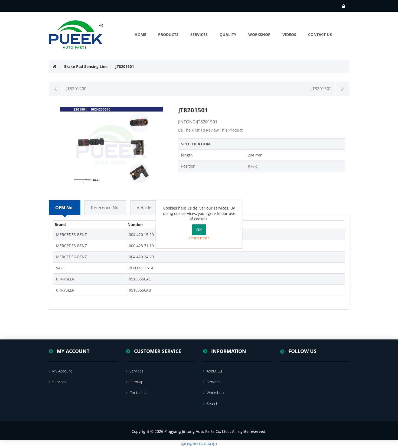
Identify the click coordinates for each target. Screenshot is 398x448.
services (59, 381)
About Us (214, 371)
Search (212, 403)
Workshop (215, 392)
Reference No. (105, 208)
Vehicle (144, 208)
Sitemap (136, 381)
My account (62, 371)
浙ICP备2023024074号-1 (199, 444)
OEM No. (64, 208)
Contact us (138, 392)
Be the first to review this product (210, 130)
